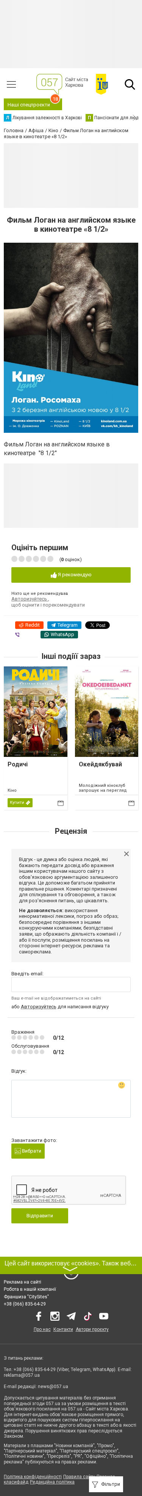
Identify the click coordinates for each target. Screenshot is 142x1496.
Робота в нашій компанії (30, 1289)
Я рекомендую (74, 574)
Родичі (18, 764)
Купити (17, 802)
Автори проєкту (92, 1329)
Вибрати (31, 1151)
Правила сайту (79, 1476)
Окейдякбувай (100, 764)
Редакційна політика (52, 1482)
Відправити (40, 1215)
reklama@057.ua (22, 1375)
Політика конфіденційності (33, 1476)
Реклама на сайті (22, 1282)
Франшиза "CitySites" (26, 1296)
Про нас (42, 1329)
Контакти (63, 1329)
